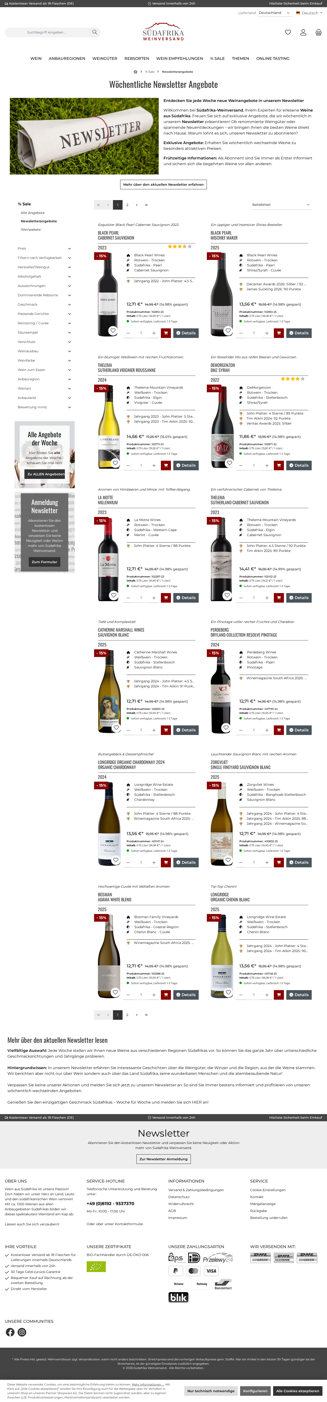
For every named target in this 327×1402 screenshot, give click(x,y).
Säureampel (28, 332)
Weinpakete (31, 229)
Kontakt (257, 1197)
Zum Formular (44, 562)
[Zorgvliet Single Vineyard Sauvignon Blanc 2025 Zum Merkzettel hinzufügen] (228, 860)
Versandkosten (89, 1359)
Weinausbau (28, 351)
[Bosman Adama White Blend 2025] (109, 956)
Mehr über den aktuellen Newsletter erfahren (163, 184)
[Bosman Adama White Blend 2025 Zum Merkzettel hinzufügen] (115, 992)
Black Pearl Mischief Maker (224, 235)
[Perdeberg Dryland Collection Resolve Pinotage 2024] (221, 692)
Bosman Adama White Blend (114, 897)
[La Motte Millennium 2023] (108, 559)
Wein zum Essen (31, 370)
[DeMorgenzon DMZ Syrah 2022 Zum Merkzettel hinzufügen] (229, 463)
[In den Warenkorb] (166, 333)
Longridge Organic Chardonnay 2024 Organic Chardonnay (131, 765)
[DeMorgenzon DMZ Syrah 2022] (222, 427)
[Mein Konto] (303, 32)
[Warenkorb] (317, 32)
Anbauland (27, 398)
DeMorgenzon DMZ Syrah (223, 368)
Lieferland (247, 13)
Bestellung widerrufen (269, 1218)
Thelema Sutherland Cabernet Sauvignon (240, 500)
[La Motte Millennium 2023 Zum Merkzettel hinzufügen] (113, 595)
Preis (22, 248)
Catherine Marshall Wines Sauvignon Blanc (121, 632)
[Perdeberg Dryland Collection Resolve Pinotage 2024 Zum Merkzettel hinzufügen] (226, 728)
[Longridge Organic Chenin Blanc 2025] (222, 956)
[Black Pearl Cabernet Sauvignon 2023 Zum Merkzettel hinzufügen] (113, 331)
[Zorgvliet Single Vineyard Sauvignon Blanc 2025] (222, 824)
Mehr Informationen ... (148, 1384)
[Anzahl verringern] (128, 333)
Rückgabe (258, 1211)
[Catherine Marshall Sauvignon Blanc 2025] (109, 692)
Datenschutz (179, 1197)
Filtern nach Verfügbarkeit (40, 258)
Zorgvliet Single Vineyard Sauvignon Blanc (241, 765)
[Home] (136, 71)
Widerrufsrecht (181, 1204)
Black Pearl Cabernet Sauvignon (116, 235)
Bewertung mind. (32, 407)
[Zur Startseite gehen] (163, 32)
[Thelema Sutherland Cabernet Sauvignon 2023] (221, 559)
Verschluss (26, 342)
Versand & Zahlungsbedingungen (196, 1190)
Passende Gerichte (33, 314)
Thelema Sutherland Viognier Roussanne (127, 368)
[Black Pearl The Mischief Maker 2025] (222, 294)
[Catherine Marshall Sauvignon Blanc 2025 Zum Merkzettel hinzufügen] (116, 728)
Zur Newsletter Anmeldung (164, 1159)
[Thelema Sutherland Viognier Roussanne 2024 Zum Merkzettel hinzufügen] (115, 463)
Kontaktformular (129, 1224)
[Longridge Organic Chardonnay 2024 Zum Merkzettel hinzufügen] (116, 860)
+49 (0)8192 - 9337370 (110, 1203)
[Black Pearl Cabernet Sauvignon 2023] (108, 294)
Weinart (24, 388)
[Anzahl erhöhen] (154, 333)
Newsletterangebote (39, 221)
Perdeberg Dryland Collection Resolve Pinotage (244, 632)
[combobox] (47, 32)
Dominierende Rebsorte (38, 295)
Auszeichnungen (31, 286)
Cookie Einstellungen (268, 1190)
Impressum (177, 1218)
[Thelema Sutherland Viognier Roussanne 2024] (109, 427)
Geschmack (27, 304)
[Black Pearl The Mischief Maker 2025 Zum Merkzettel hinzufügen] (228, 331)
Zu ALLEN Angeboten (46, 474)
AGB (172, 1211)
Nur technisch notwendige (211, 1391)
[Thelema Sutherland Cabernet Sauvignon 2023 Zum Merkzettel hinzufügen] (227, 595)
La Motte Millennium (108, 500)
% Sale (24, 204)
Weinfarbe (26, 360)
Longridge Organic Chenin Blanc (230, 897)
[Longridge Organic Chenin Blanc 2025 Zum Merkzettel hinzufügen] (228, 992)
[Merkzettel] (288, 32)
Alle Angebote (33, 213)
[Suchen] (95, 32)
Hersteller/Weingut (34, 267)
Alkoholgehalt (29, 276)
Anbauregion (28, 379)
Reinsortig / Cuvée (33, 323)
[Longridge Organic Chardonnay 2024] (109, 824)
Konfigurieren (255, 1391)
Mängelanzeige (263, 1204)
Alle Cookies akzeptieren (297, 1391)
